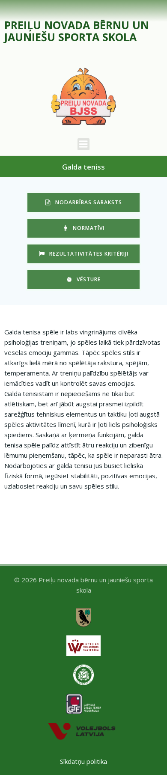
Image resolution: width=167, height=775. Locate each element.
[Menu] (83, 144)
